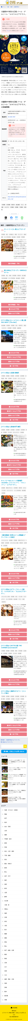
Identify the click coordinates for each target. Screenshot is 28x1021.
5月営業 (12, 207)
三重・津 (6, 905)
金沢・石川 (7, 876)
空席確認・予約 (14, 263)
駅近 (23, 599)
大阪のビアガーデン (7, 742)
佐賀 (5, 971)
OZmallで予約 (14, 309)
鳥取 (5, 954)
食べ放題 (24, 275)
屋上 (7, 234)
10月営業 (8, 204)
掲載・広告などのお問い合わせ (14, 751)
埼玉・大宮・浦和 (9, 851)
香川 (5, 929)
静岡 (5, 896)
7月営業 (21, 207)
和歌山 (6, 909)
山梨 (5, 892)
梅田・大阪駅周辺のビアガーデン (11, 740)
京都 (5, 917)
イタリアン (7, 207)
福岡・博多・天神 (9, 979)
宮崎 (5, 987)
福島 (5, 834)
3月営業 (22, 432)
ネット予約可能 (7, 237)
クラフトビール (5, 540)
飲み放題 (18, 204)
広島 (5, 962)
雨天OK (13, 204)
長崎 (5, 983)
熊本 (5, 991)
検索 (25, 746)
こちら (8, 30)
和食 (6, 378)
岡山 (5, 946)
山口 (5, 966)
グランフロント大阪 (14, 542)
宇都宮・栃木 (8, 839)
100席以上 (11, 234)
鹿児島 (6, 995)
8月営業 (12, 375)
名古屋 (6, 900)
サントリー (20, 234)
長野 (5, 884)
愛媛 (5, 933)
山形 (5, 830)
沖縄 (5, 999)
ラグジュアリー (16, 432)
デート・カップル (21, 378)
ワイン (22, 204)
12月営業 (23, 429)
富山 (5, 872)
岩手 (5, 818)
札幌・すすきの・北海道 (11, 810)
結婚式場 (19, 328)
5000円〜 (21, 325)
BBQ (16, 234)
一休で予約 (14, 366)
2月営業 (9, 378)
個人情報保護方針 (14, 1016)
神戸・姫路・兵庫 (9, 950)
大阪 (5, 925)
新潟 (5, 867)
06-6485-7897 (11, 117)
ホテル (24, 487)
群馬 (5, 843)
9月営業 (3, 204)
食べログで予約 (14, 313)
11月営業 (22, 375)
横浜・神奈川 (8, 863)
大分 (5, 975)
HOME (14, 1008)
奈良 (5, 921)
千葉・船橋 (7, 855)
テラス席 (14, 378)
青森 (5, 814)
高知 (5, 942)
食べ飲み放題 (4, 278)
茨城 (5, 847)
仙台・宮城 (7, 826)
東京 (5, 859)
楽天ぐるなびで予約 (14, 357)
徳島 (5, 938)
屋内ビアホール (9, 487)
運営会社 (14, 1010)
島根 (5, 958)
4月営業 (18, 237)
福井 (5, 880)
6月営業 (16, 207)
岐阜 (5, 888)
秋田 (5, 822)
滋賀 (5, 913)
